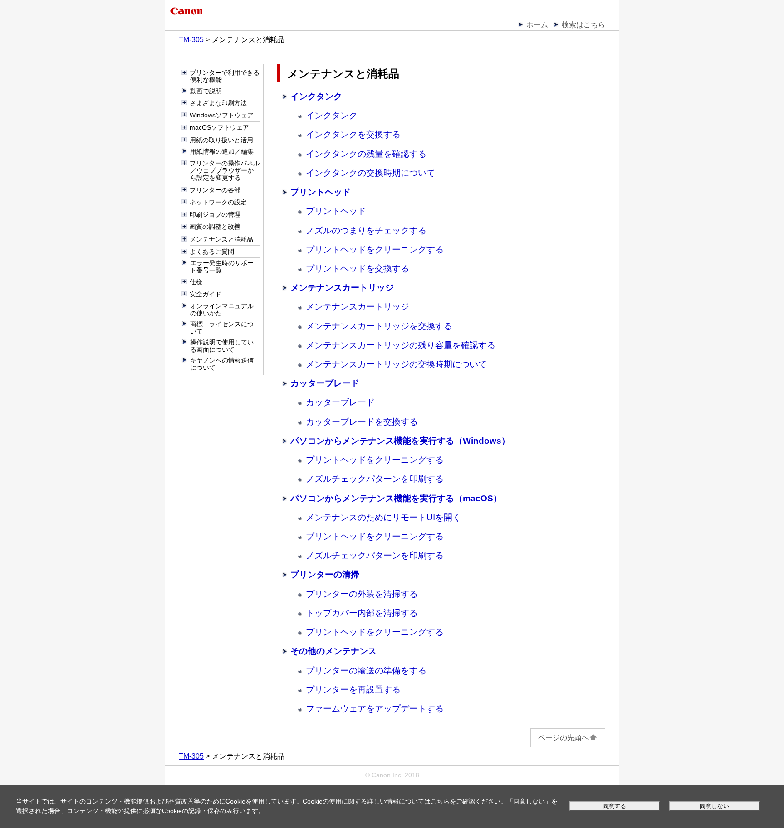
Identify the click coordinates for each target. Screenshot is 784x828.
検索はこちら (583, 25)
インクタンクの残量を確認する (366, 154)
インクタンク (316, 96)
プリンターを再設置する (353, 689)
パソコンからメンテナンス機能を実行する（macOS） (396, 498)
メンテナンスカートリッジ (342, 287)
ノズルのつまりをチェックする (366, 230)
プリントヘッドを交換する (357, 268)
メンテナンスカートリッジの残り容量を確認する (400, 345)
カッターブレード (324, 383)
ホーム (537, 25)
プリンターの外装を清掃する (362, 594)
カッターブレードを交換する (362, 421)
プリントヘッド (320, 192)
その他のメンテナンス (333, 651)
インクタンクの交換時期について (370, 173)
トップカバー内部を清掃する (362, 613)
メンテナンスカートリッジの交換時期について (396, 364)
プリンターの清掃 (324, 574)
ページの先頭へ (563, 737)
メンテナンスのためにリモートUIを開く (383, 517)
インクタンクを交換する (353, 134)
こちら (440, 801)
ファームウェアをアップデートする (375, 708)
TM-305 (191, 40)
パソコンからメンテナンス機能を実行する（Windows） (400, 440)
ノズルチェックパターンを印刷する (375, 479)
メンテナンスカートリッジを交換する (379, 326)
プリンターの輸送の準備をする (366, 670)
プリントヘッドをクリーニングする (375, 249)
